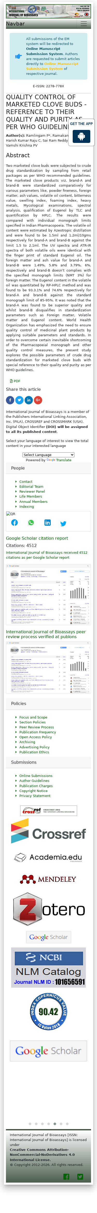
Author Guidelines (34, 781)
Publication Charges (36, 786)
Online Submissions (36, 776)
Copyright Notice (33, 791)
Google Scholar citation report (37, 538)
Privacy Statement (34, 796)
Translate (63, 460)
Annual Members (33, 502)
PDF (16, 381)
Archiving (27, 742)
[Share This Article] (14, 523)
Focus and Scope (33, 717)
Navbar (15, 24)
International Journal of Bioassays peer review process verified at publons (46, 634)
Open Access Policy (35, 737)
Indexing (26, 507)
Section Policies (32, 722)
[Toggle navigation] (84, 23)
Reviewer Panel (32, 491)
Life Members (30, 496)
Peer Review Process (36, 727)
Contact (25, 482)
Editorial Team (31, 487)
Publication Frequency (37, 732)
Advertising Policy (34, 747)
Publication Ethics (34, 752)
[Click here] (10, 400)
